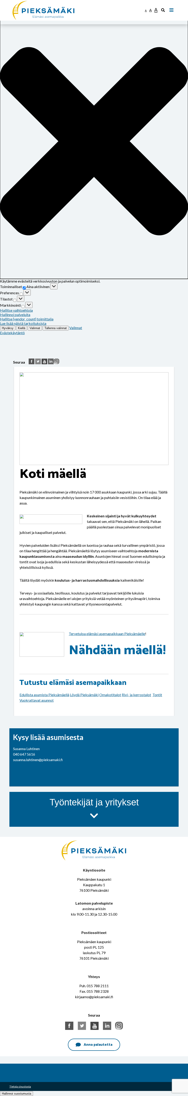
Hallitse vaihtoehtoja (16, 310)
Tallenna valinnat (55, 328)
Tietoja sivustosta (20, 1086)
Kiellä (21, 328)
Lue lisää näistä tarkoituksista (23, 323)
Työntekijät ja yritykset (94, 802)
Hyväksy (8, 328)
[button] (94, 141)
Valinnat (35, 328)
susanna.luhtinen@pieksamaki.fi (38, 759)
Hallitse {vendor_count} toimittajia (26, 319)
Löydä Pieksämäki (84, 694)
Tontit (157, 694)
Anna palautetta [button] (98, 1045)
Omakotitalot (110, 694)
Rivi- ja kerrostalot (136, 694)
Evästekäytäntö (12, 333)
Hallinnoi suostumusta (16, 1093)
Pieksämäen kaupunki (29, 2)
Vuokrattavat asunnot (36, 700)
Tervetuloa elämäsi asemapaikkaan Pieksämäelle (107, 633)
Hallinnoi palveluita (15, 314)
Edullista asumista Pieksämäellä (44, 694)
